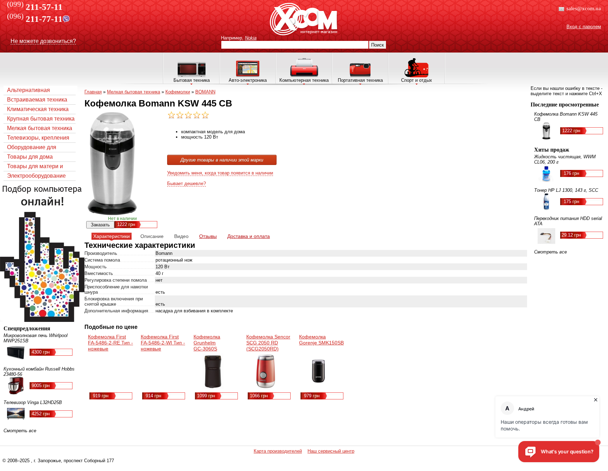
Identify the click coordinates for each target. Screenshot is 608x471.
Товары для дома (30, 157)
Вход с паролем (583, 26)
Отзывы (208, 236)
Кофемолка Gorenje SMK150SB (321, 339)
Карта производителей (278, 451)
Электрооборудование (36, 176)
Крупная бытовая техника (41, 119)
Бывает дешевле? (186, 183)
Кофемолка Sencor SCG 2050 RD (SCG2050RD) (268, 342)
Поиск (377, 45)
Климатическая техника (38, 109)
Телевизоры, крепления (38, 138)
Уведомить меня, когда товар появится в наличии (220, 173)
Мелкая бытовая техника (39, 128)
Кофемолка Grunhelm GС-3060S (207, 342)
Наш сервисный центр (331, 451)
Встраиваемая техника (37, 100)
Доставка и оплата (248, 236)
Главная (93, 91)
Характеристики (111, 236)
